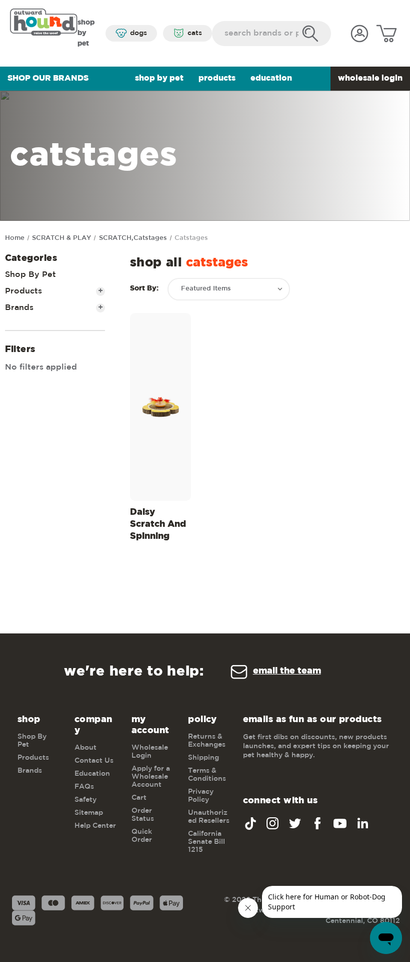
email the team (287, 671)
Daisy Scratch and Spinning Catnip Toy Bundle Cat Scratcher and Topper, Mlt (158, 526)
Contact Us (94, 761)
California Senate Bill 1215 (206, 842)
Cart (139, 798)
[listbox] (229, 289)
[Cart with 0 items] (386, 34)
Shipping (203, 758)
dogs (138, 33)
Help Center (95, 826)
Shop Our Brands (48, 78)
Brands (54, 307)
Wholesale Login (370, 78)
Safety (85, 800)
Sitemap (88, 813)
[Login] (359, 34)
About (85, 748)
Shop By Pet (159, 78)
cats (195, 33)
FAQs (84, 787)
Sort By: (144, 288)
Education (271, 78)
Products (217, 78)
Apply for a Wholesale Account (151, 777)
